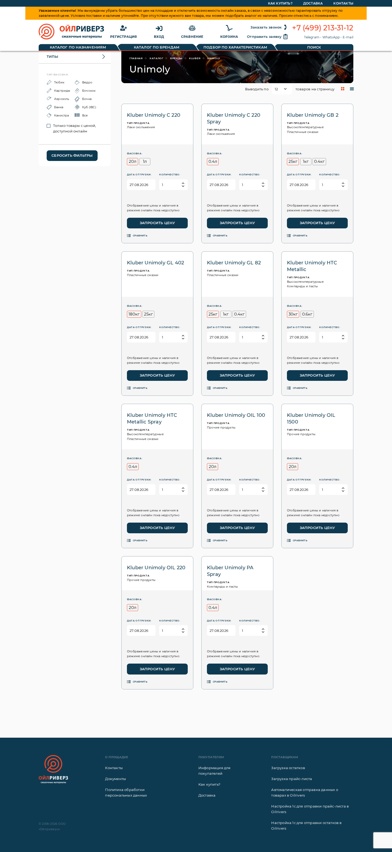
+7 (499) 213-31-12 (322, 28)
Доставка (313, 3)
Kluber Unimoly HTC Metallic (312, 266)
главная (136, 58)
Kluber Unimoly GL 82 (234, 263)
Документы (115, 779)
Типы (52, 56)
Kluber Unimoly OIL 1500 (311, 418)
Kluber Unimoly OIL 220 (156, 568)
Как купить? (280, 3)
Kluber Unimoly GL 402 (155, 263)
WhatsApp (331, 37)
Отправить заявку (264, 36)
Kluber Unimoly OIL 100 (236, 415)
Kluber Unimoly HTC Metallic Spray (152, 418)
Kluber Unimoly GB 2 (312, 115)
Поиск (314, 47)
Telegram (311, 37)
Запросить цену (157, 223)
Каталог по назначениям (78, 47)
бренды (176, 58)
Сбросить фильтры (72, 155)
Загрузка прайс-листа (291, 779)
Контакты (343, 3)
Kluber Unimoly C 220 (153, 115)
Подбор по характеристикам (235, 47)
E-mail (348, 37)
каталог (156, 58)
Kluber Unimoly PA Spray (230, 571)
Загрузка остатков (288, 768)
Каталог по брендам (156, 47)
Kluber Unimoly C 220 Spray (233, 118)
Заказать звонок (266, 27)
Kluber (195, 58)
